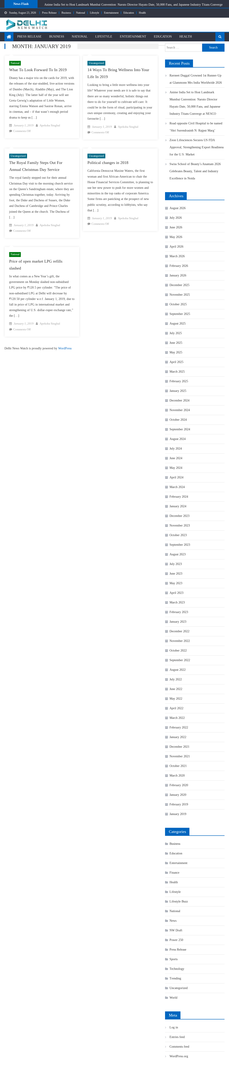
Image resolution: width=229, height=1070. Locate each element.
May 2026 (176, 237)
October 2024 (178, 419)
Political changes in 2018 (107, 162)
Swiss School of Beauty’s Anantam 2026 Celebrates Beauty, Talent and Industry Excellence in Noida (195, 171)
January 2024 (178, 506)
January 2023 (178, 621)
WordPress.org (179, 1056)
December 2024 (179, 400)
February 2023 (179, 612)
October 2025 (178, 304)
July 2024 (176, 448)
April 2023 (176, 592)
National (80, 12)
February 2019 (179, 804)
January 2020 (178, 794)
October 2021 (178, 766)
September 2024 (180, 429)
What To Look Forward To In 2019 (38, 70)
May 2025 (176, 352)
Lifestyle (94, 12)
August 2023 (178, 554)
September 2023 (180, 544)
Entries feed (177, 1037)
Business (66, 12)
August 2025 (178, 323)
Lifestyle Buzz (179, 901)
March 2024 (177, 487)
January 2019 (178, 814)
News (173, 920)
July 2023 (176, 564)
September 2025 (180, 314)
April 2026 (176, 246)
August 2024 (178, 439)
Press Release (49, 12)
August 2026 (178, 208)
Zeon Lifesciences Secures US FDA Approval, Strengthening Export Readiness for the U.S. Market (197, 147)
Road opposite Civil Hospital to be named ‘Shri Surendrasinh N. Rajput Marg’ (196, 127)
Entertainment (111, 12)
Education (128, 12)
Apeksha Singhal (50, 125)
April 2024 (176, 477)
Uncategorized (96, 63)
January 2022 (178, 737)
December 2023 (179, 516)
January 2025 (178, 391)
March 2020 (177, 775)
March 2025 (177, 371)
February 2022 (179, 727)
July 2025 (176, 333)
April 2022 (176, 708)
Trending (175, 978)
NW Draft (176, 930)
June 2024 (176, 458)
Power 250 (176, 940)
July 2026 (176, 217)
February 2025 (179, 381)
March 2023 (177, 602)
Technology (177, 968)
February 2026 (179, 266)
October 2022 (178, 650)
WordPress (65, 348)
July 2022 (176, 679)
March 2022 (177, 718)
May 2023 (176, 583)
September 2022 (180, 660)
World (173, 997)
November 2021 (180, 756)
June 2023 (176, 573)
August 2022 (178, 669)
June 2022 (176, 689)
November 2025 (180, 294)
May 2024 (176, 467)
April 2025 (176, 362)
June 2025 (176, 342)
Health (142, 12)
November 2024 (180, 410)
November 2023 (180, 525)
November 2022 (180, 641)
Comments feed (179, 1046)
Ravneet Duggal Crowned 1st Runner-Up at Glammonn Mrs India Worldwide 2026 (196, 79)
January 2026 (178, 275)
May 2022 (176, 698)
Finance (174, 872)
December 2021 (179, 746)
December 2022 (179, 631)
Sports (174, 959)
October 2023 (178, 535)
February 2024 (179, 496)
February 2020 (179, 785)
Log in (174, 1027)
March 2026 (177, 256)
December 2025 (179, 285)
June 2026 (176, 227)
